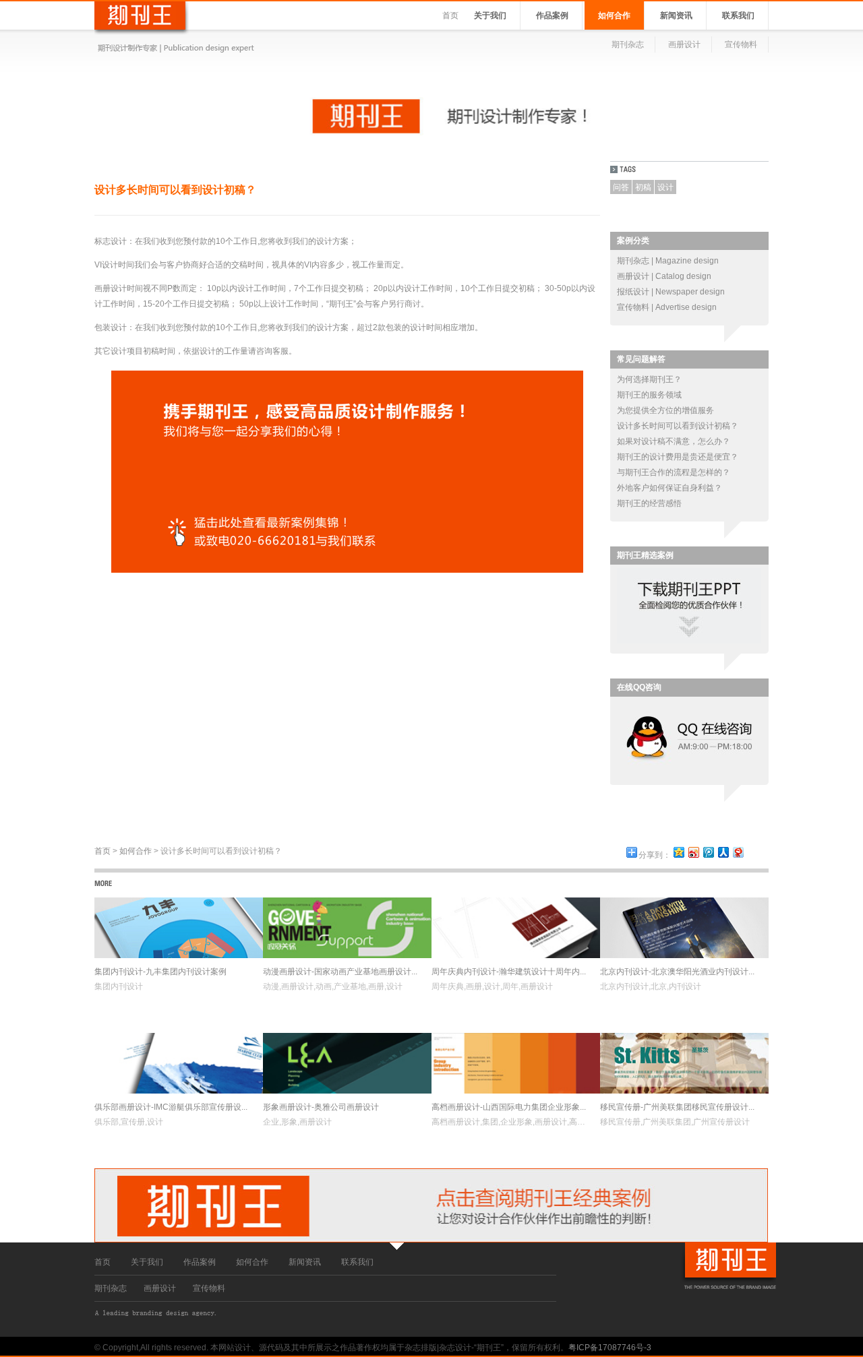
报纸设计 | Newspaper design (671, 291)
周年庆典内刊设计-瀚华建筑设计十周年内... (509, 971)
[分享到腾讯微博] (708, 852)
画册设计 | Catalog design (664, 276)
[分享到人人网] (722, 852)
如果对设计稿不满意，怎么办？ (673, 441)
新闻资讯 (676, 15)
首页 (450, 15)
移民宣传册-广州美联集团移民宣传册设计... (677, 1107)
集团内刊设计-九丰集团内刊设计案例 (160, 971)
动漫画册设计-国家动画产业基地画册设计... (340, 971)
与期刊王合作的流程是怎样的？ (673, 472)
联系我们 (738, 15)
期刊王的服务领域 (649, 395)
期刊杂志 (628, 44)
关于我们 (490, 15)
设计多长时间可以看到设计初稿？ (677, 426)
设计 (665, 187)
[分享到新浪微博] (693, 852)
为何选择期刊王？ (649, 379)
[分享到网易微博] (737, 852)
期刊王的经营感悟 (649, 503)
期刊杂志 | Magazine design (668, 260)
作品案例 (552, 15)
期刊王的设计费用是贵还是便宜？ (677, 457)
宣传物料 (741, 44)
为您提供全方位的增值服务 (665, 410)
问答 (621, 187)
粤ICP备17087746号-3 (609, 1347)
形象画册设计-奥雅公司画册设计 (321, 1107)
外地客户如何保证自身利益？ (669, 488)
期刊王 (341, 304)
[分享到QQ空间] (678, 852)
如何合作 (614, 15)
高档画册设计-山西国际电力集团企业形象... (509, 1107)
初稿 (643, 187)
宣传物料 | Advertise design (667, 307)
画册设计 (684, 44)
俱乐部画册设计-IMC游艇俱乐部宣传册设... (170, 1107)
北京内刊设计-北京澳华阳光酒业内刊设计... (677, 971)
